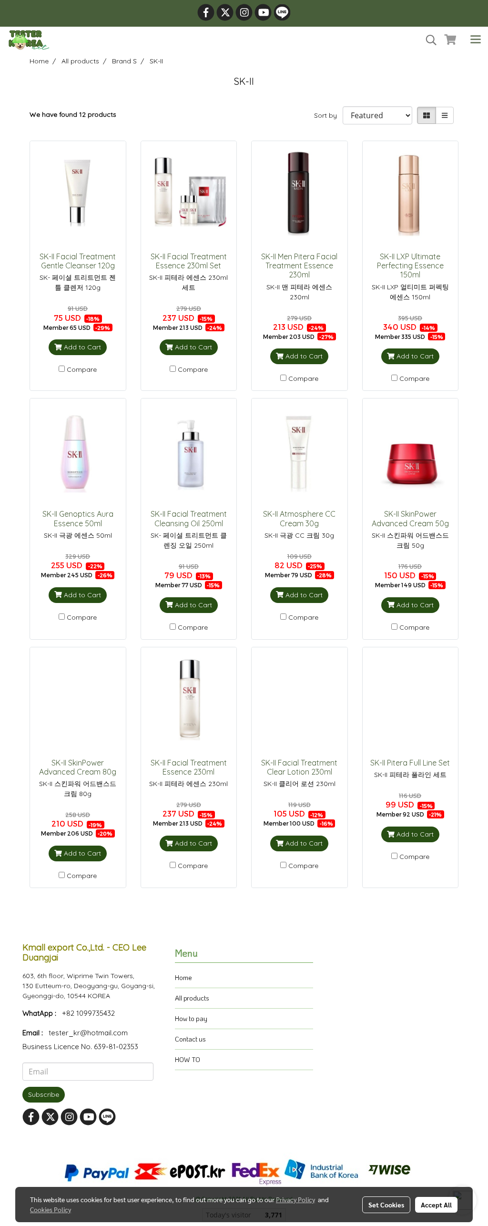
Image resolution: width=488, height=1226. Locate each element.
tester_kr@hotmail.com (88, 1032)
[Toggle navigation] (475, 40)
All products (192, 997)
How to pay (191, 1018)
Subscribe (43, 1094)
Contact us (190, 1038)
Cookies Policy (50, 1209)
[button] (427, 40)
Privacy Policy (295, 1199)
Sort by (328, 115)
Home (183, 977)
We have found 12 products (73, 114)
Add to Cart (81, 347)
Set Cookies (386, 1204)
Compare (82, 369)
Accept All (436, 1204)
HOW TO (187, 1059)
